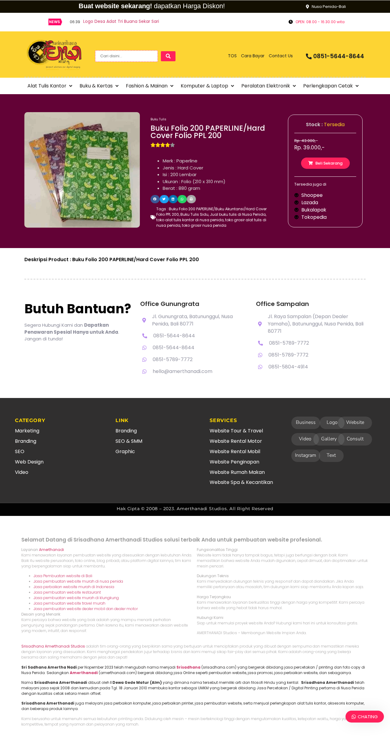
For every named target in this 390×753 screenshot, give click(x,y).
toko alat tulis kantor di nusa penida (190, 219)
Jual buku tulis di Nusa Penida (238, 214)
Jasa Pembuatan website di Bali (63, 575)
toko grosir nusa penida (204, 225)
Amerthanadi (51, 549)
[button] (50, 86)
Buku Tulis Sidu (194, 214)
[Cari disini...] (126, 56)
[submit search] (168, 56)
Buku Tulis (158, 119)
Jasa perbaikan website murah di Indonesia (74, 586)
